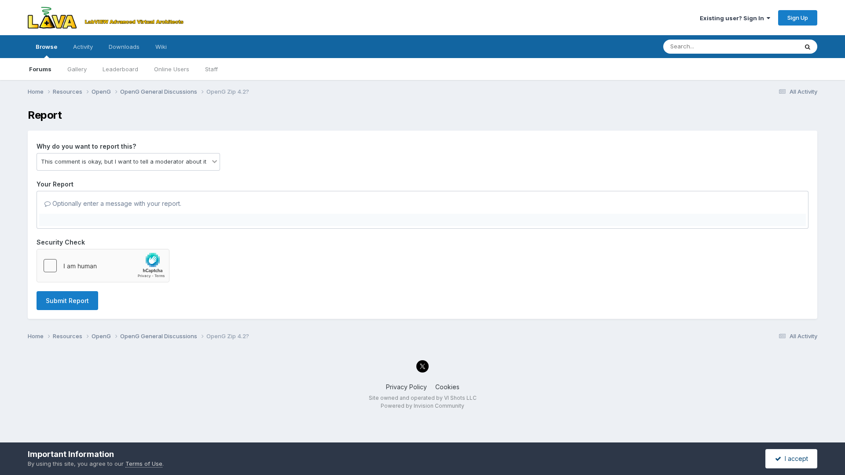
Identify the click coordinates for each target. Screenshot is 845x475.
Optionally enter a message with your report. (116, 203)
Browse (46, 46)
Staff (211, 69)
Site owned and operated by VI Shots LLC (423, 398)
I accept (794, 458)
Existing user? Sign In (733, 18)
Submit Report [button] (67, 300)
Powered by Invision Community (422, 405)
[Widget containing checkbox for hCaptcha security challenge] (103, 265)
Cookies (447, 387)
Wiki (161, 46)
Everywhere (770, 46)
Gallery (77, 69)
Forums (40, 69)
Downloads (124, 46)
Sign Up (797, 17)
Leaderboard (120, 69)
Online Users (171, 69)
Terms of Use (143, 463)
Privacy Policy (406, 387)
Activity (83, 46)
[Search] (807, 47)
